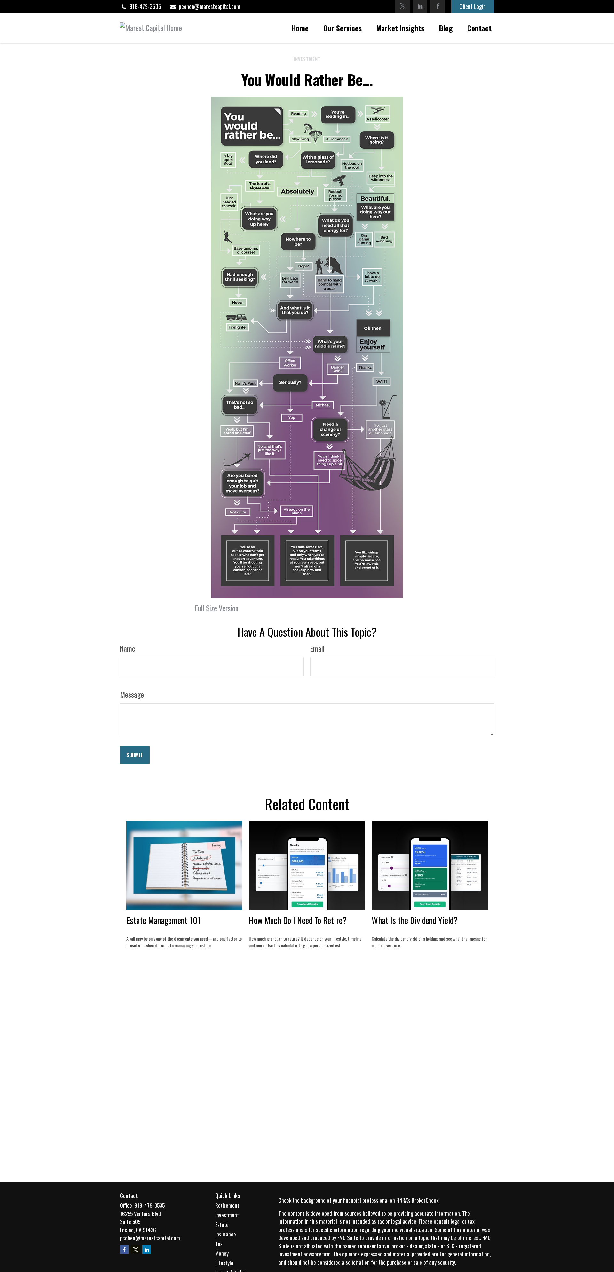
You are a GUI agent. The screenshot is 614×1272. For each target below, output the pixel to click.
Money (222, 1253)
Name (127, 648)
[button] (300, 27)
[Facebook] (437, 6)
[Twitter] (402, 6)
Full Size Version (217, 608)
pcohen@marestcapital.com (209, 6)
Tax (219, 1244)
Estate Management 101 (163, 920)
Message (132, 694)
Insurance (225, 1234)
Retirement (227, 1205)
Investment (227, 1215)
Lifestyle (224, 1263)
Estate (222, 1224)
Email (317, 648)
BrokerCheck (425, 1200)
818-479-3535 (145, 6)
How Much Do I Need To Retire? (298, 920)
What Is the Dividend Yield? (415, 920)
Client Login (473, 6)
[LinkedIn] (420, 6)
